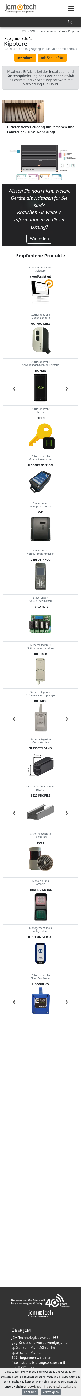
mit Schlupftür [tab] (52, 57)
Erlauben (30, 1392)
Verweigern (51, 1392)
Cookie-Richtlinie (38, 1386)
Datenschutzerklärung (63, 1386)
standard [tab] (25, 57)
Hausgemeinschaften (19, 39)
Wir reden (39, 238)
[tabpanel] (39, 170)
